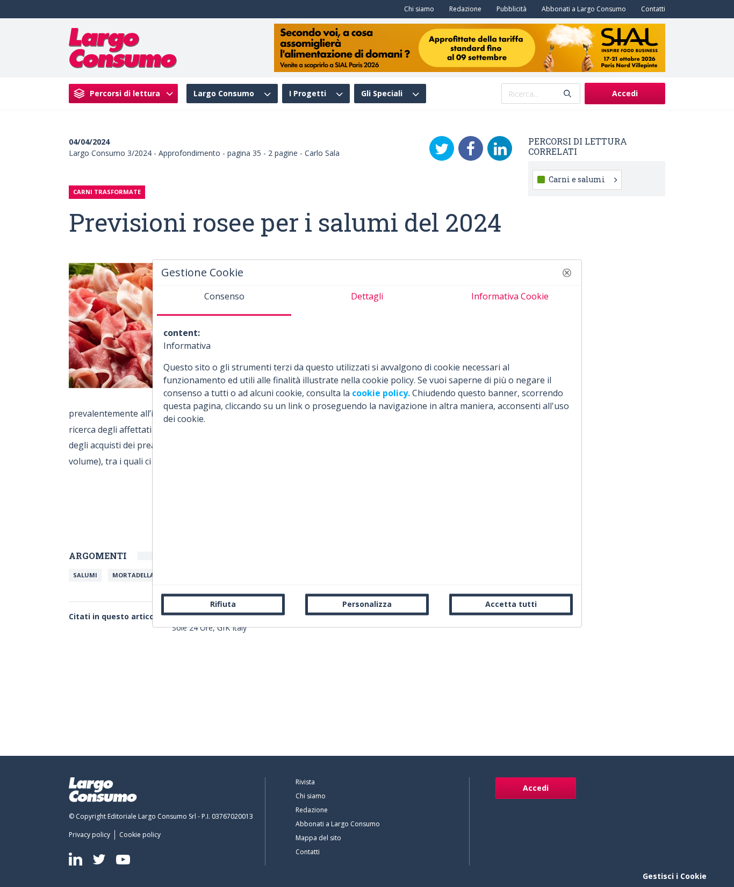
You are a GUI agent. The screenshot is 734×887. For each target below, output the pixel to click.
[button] (566, 272)
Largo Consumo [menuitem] (223, 93)
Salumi (85, 575)
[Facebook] (470, 148)
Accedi (625, 93)
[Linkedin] (75, 859)
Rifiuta (223, 604)
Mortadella (133, 575)
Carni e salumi (577, 179)
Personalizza (367, 604)
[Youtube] (123, 859)
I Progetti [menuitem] (307, 93)
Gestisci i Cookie (675, 876)
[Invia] (567, 94)
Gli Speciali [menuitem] (381, 93)
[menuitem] (417, 9)
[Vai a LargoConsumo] (123, 47)
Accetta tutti (511, 604)
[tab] (224, 300)
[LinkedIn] (499, 148)
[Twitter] (441, 148)
